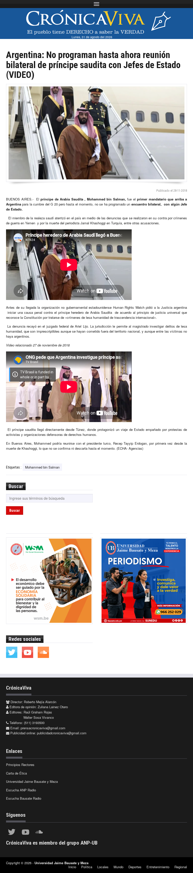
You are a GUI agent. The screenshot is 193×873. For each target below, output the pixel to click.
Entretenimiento (158, 866)
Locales (103, 866)
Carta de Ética (16, 773)
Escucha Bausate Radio (23, 798)
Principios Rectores (20, 764)
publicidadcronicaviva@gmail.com (61, 733)
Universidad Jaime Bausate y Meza (32, 781)
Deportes (134, 866)
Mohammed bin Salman (42, 467)
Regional (180, 866)
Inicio (72, 866)
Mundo (118, 866)
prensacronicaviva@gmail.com (43, 728)
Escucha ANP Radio (21, 790)
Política (86, 866)
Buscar (14, 510)
